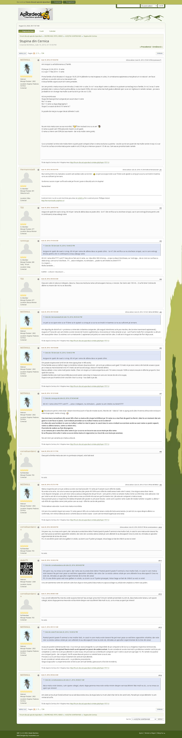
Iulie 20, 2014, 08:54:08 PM (49, 527)
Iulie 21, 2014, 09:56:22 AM (49, 675)
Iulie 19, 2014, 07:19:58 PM (49, 60)
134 (42, 53)
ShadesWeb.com (33, 735)
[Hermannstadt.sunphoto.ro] (21, 196)
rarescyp (24, 240)
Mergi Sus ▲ (161, 733)
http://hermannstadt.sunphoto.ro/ (52, 201)
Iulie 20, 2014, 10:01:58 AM (49, 348)
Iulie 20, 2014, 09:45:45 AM (49, 279)
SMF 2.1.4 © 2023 (22, 733)
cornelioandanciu (28, 452)
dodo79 (24, 560)
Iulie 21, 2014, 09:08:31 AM (49, 594)
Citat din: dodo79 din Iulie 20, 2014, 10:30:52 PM (61, 632)
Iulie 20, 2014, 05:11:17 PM (49, 451)
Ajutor (141, 733)
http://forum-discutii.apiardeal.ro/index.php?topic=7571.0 (89, 162)
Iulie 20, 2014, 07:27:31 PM (49, 484)
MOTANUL (25, 59)
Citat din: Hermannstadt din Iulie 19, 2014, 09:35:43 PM (63, 317)
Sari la (128, 719)
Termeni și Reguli (150, 733)
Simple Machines (33, 733)
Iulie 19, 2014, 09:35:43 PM (49, 169)
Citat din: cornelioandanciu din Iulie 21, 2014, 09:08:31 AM (64, 680)
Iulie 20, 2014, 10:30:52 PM (49, 560)
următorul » (157, 47)
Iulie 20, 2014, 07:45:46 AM (49, 241)
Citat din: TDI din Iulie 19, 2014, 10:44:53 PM (60, 246)
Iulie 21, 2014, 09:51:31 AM (49, 627)
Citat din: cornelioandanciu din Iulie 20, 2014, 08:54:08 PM (64, 565)
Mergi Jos (22, 53)
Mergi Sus (22, 709)
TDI (22, 207)
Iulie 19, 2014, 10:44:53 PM (49, 207)
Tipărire (160, 53)
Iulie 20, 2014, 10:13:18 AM (49, 393)
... (40, 53)
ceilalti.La (81, 198)
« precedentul (145, 47)
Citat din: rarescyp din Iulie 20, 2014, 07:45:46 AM (61, 398)
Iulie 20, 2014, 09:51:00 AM (49, 312)
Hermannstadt (27, 169)
